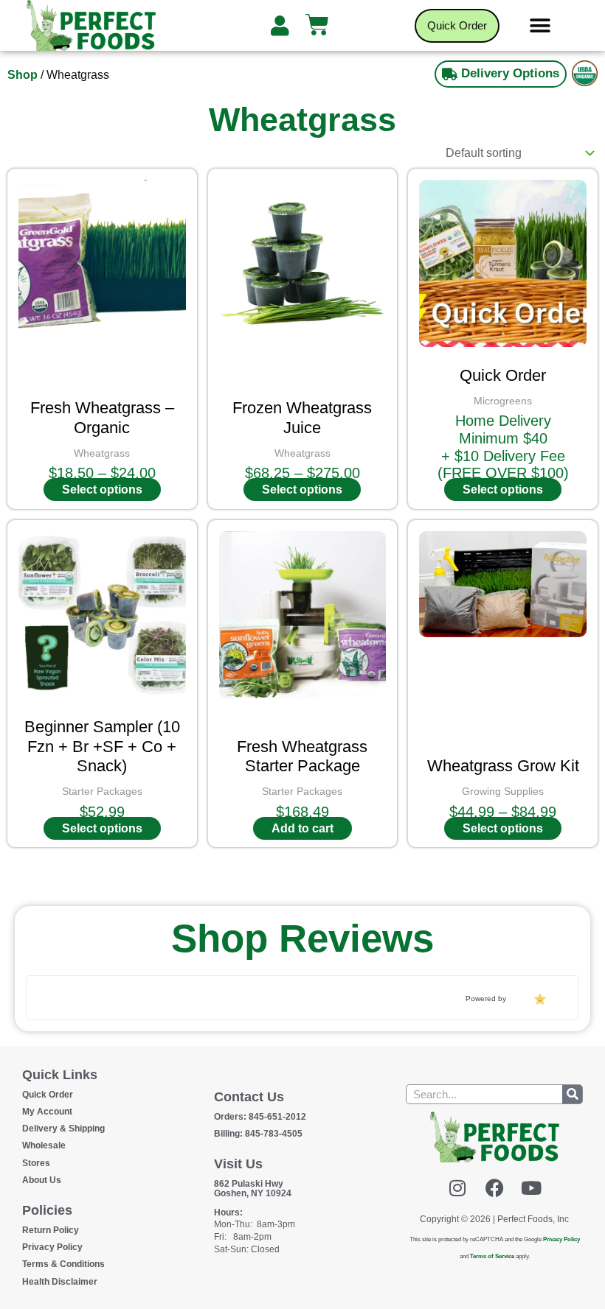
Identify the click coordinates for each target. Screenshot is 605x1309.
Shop (22, 75)
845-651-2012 (260, 1117)
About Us (41, 1180)
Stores (36, 1163)
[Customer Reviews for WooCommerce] (538, 999)
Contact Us (249, 1096)
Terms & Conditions (63, 1264)
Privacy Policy (52, 1247)
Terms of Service (492, 1256)
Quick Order (47, 1094)
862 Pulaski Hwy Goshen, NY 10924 (252, 1189)
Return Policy (50, 1230)
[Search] (572, 1094)
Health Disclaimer (59, 1282)
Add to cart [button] (302, 828)
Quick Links (59, 1074)
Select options (102, 489)
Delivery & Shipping (63, 1128)
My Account (47, 1111)
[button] (540, 25)
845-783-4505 (258, 1134)
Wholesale (44, 1145)
